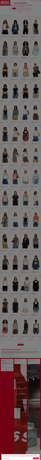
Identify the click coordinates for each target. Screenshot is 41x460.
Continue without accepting (5, 458)
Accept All (36, 458)
